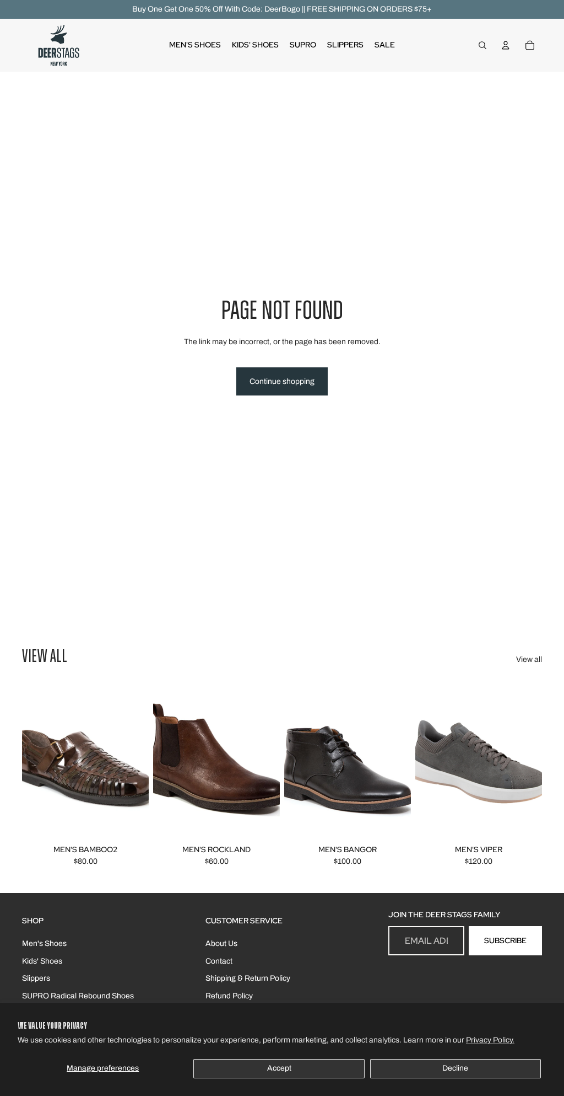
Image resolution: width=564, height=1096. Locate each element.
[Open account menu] (506, 45)
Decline (455, 1068)
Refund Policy (229, 996)
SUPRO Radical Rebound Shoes (78, 996)
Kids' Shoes (42, 961)
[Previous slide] (30, 761)
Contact (218, 961)
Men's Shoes (44, 943)
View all (529, 659)
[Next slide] (140, 761)
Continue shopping (282, 381)
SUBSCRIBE (505, 940)
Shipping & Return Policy (247, 978)
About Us (221, 943)
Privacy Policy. (490, 1040)
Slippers (36, 978)
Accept (279, 1068)
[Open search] (482, 45)
